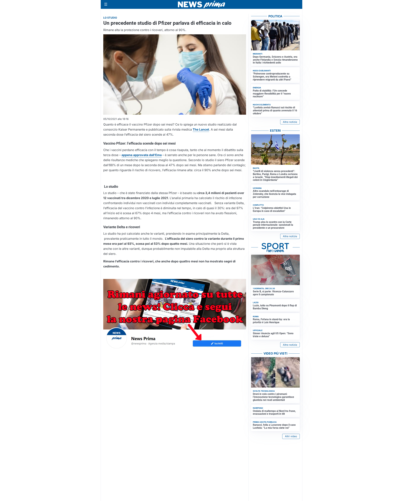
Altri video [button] (291, 436)
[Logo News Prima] (201, 4)
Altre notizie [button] (290, 121)
